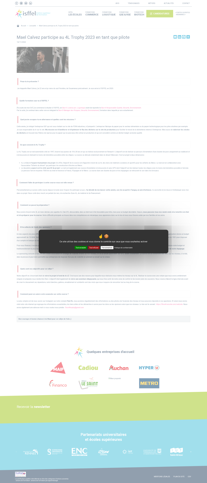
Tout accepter (81, 248)
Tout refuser (93, 248)
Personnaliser (107, 248)
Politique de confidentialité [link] (123, 248)
